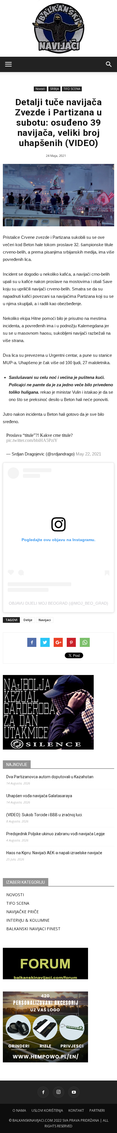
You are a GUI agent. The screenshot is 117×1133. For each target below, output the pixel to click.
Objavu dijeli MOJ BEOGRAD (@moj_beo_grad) (58, 603)
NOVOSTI (15, 894)
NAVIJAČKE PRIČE (22, 911)
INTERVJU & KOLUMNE (27, 920)
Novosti (40, 89)
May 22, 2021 (88, 453)
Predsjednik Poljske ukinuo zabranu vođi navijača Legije (55, 834)
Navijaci (45, 620)
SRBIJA (54, 89)
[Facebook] (43, 1092)
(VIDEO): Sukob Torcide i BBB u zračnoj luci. (44, 815)
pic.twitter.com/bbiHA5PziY (32, 440)
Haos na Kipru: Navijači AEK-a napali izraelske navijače (54, 853)
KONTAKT (76, 1110)
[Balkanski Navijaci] (58, 28)
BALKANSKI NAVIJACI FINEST (33, 928)
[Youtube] (74, 1092)
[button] (109, 64)
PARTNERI (97, 1110)
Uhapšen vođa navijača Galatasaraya (39, 796)
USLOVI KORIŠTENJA (47, 1110)
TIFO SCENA (72, 89)
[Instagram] (58, 1092)
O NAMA (19, 1110)
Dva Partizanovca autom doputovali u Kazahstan (49, 777)
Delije (28, 620)
